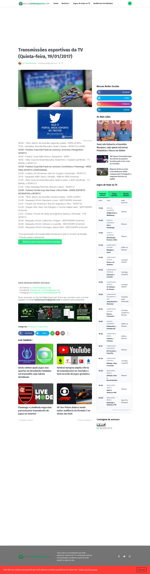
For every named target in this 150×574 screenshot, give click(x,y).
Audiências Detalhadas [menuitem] (103, 3)
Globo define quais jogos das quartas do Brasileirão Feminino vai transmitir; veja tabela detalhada (34, 372)
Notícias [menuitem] (65, 3)
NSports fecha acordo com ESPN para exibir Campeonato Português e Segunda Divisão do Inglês (120, 174)
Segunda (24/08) (102, 194)
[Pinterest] (57, 333)
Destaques (32, 327)
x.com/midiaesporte (40, 287)
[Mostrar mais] (68, 333)
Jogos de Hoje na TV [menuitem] (81, 3)
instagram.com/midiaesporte (45, 292)
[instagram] (130, 556)
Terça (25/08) (114, 194)
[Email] (62, 333)
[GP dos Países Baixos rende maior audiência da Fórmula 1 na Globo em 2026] (74, 393)
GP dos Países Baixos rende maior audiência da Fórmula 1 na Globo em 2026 (73, 410)
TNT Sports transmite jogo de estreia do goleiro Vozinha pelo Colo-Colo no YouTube (121, 160)
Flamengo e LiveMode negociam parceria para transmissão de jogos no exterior (35, 410)
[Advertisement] (55, 27)
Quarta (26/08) (126, 194)
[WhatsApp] (52, 333)
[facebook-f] (119, 556)
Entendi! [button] (141, 570)
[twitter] (124, 556)
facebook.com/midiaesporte (45, 290)
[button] (130, 3)
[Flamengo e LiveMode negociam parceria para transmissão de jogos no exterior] (35, 393)
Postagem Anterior (26, 420)
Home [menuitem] (56, 3)
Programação (43, 327)
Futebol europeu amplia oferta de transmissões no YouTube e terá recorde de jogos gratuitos (73, 370)
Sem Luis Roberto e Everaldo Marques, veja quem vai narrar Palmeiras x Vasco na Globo (112, 147)
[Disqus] (55, 450)
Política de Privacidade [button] (88, 570)
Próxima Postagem (84, 420)
